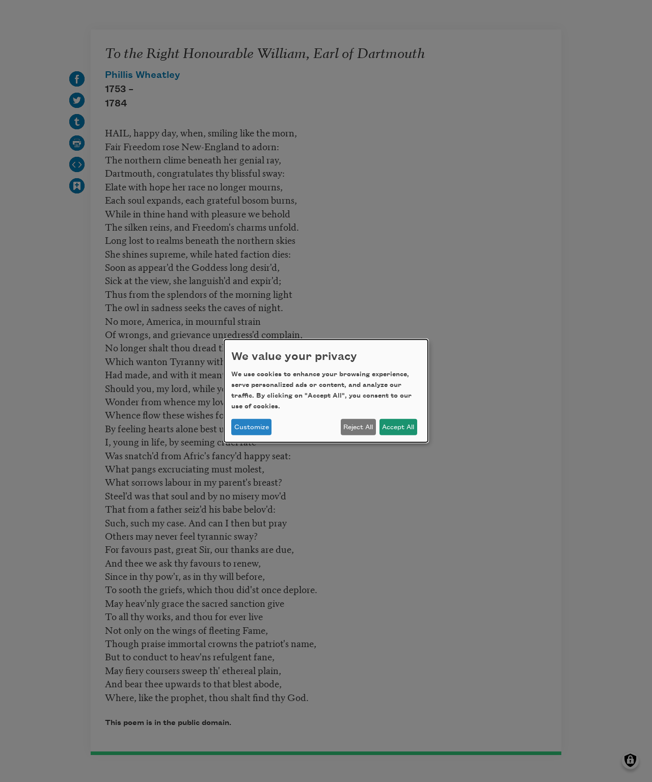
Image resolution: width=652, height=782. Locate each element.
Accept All (398, 427)
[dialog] (326, 391)
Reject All (358, 427)
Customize (251, 427)
